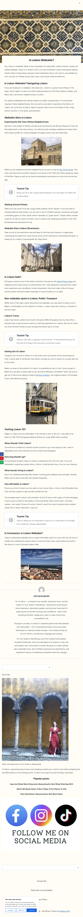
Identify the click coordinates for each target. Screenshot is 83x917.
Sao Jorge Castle (66, 170)
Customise (10, 910)
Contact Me (41, 881)
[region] (21, 905)
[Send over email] (2, 462)
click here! (69, 773)
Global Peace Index (65, 281)
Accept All (31, 910)
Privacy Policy (41, 899)
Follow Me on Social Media (41, 890)
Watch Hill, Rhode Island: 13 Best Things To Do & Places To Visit (41, 789)
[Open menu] (79, 3)
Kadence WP (65, 911)
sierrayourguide (41, 596)
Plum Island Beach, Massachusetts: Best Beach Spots (41, 794)
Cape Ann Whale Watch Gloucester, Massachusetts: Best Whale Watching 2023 (41, 784)
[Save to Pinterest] (2, 458)
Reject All (21, 910)
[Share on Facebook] (2, 454)
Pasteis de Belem (43, 375)
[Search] (49, 667)
